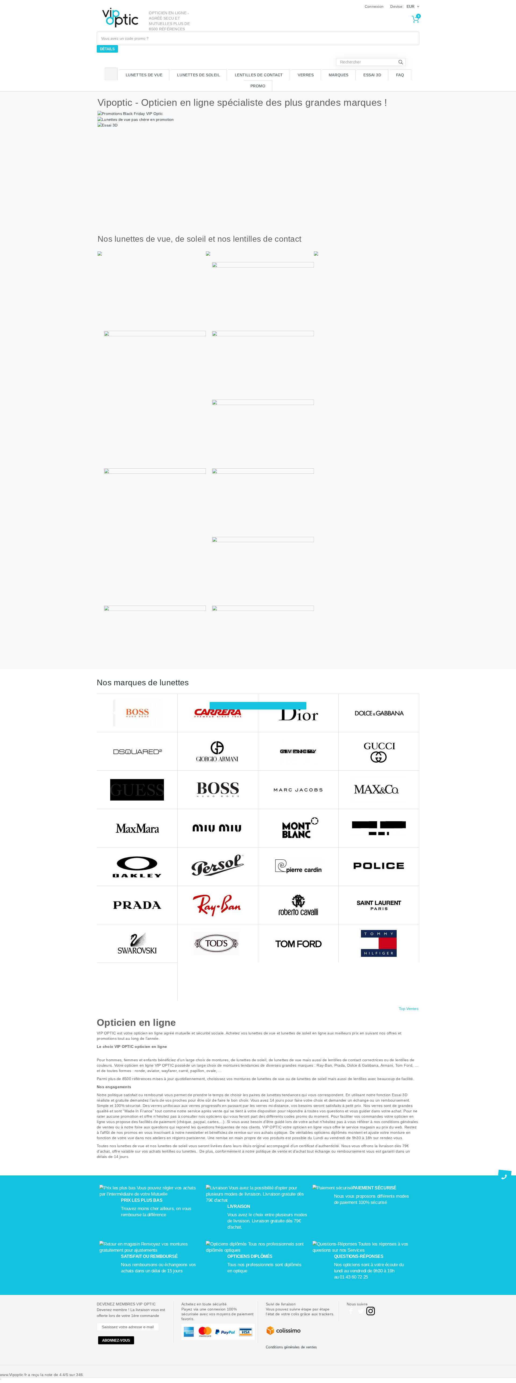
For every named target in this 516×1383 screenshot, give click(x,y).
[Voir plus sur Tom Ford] (298, 943)
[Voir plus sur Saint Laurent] (379, 905)
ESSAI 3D (372, 75)
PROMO (258, 86)
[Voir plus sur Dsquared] (137, 751)
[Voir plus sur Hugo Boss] (218, 790)
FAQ (400, 75)
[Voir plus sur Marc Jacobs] (298, 790)
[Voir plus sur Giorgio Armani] (218, 751)
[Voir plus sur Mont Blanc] (298, 828)
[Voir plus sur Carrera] (218, 713)
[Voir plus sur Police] (379, 867)
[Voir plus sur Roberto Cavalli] (298, 905)
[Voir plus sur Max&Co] (379, 790)
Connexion (374, 6)
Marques (339, 75)
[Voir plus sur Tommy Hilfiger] (379, 943)
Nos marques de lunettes (143, 682)
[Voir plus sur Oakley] (137, 867)
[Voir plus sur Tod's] (218, 943)
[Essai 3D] (107, 125)
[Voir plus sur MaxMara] (137, 828)
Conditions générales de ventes (291, 1347)
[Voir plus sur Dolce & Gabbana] (379, 713)
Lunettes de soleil (198, 75)
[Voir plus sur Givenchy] (298, 751)
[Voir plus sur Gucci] (379, 751)
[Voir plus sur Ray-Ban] (218, 905)
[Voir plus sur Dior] (298, 713)
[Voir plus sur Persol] (218, 867)
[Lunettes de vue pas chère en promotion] (136, 119)
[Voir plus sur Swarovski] (137, 943)
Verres (306, 75)
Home (111, 74)
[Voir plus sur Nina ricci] (379, 828)
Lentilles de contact (259, 75)
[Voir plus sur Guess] (137, 790)
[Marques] (258, 705)
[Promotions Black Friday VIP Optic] (130, 113)
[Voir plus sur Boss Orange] (137, 713)
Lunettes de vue (144, 75)
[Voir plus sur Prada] (137, 905)
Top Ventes (408, 1009)
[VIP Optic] (120, 17)
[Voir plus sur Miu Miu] (218, 828)
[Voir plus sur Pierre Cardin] (298, 867)
